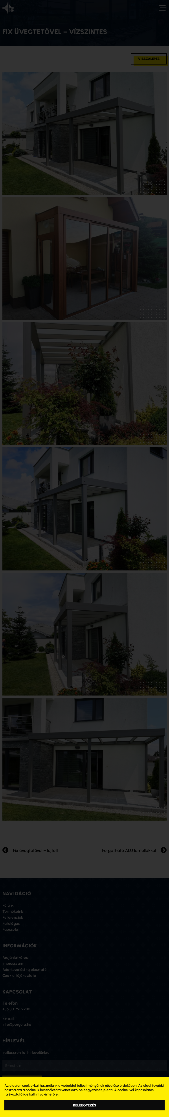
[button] (84, 1105)
